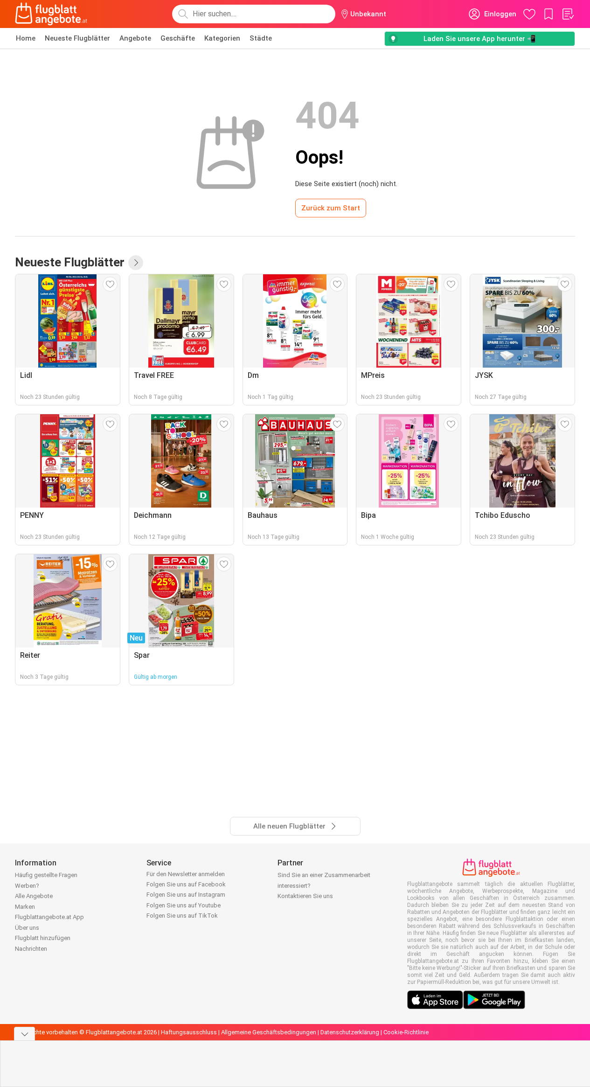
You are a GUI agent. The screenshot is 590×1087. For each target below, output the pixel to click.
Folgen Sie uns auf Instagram (185, 894)
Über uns (27, 927)
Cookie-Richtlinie (406, 1032)
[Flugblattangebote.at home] (51, 14)
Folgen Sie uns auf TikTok (182, 915)
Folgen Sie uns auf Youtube (183, 905)
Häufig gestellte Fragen (46, 874)
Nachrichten (31, 948)
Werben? (27, 885)
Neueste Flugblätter (77, 38)
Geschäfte (177, 38)
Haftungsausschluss (189, 1032)
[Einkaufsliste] (567, 14)
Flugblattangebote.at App (49, 916)
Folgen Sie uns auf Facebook (186, 884)
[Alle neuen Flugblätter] (135, 262)
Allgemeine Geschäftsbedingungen (268, 1032)
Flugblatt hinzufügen (42, 937)
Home (25, 38)
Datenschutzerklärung (349, 1032)
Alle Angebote (34, 895)
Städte (261, 38)
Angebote (135, 38)
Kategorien (222, 38)
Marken (25, 906)
